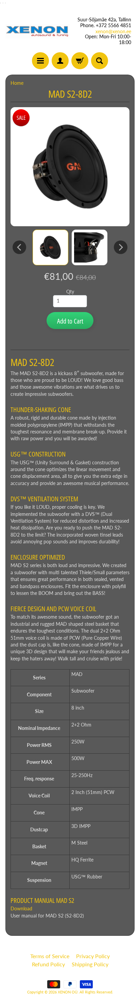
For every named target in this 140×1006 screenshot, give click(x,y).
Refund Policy (48, 964)
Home (17, 83)
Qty (70, 291)
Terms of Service (49, 956)
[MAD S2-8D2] (50, 247)
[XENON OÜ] (37, 31)
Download (21, 908)
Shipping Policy (90, 964)
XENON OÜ (67, 992)
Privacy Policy (93, 956)
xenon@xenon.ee (113, 31)
